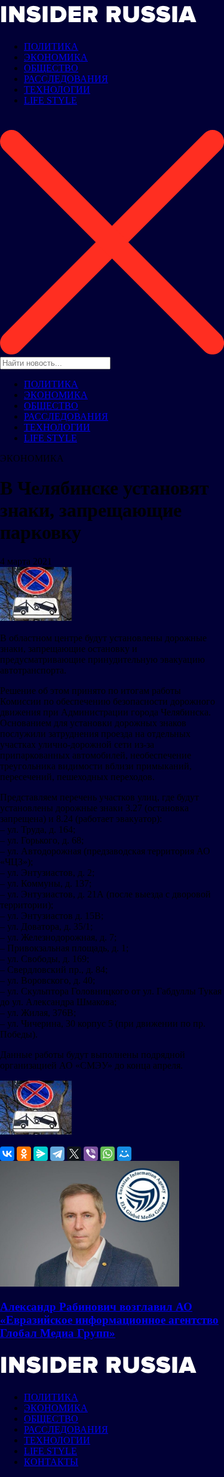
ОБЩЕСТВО (51, 68)
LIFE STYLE (50, 100)
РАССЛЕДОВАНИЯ (66, 79)
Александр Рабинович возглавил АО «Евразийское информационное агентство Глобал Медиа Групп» (109, 1319)
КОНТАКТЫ (51, 1462)
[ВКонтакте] (7, 1154)
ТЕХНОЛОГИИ (57, 89)
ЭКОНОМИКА (56, 57)
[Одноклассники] (24, 1154)
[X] (74, 1154)
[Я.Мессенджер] (40, 1154)
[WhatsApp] (107, 1154)
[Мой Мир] (124, 1154)
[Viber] (91, 1154)
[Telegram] (57, 1154)
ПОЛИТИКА (51, 46)
